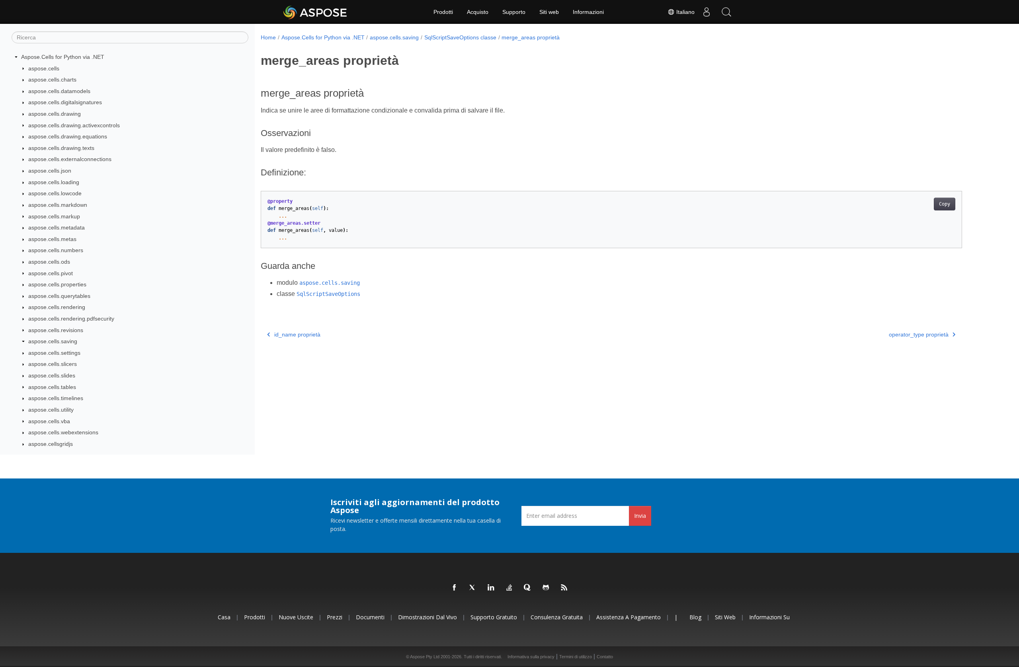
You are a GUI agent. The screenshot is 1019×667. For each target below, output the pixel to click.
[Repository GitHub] (546, 588)
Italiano (685, 12)
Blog (695, 617)
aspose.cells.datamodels (59, 91)
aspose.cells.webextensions (63, 432)
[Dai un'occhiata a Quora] (528, 588)
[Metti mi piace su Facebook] (454, 588)
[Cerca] (726, 12)
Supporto (513, 12)
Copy (944, 204)
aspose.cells (43, 68)
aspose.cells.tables (52, 387)
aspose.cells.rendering (56, 307)
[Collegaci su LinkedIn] (491, 588)
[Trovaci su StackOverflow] (509, 588)
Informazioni (588, 12)
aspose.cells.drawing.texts (61, 148)
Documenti (370, 617)
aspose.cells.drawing (54, 114)
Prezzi (334, 617)
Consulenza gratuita (557, 617)
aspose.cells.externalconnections (69, 159)
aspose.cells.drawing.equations (67, 136)
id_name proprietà (297, 334)
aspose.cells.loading (53, 182)
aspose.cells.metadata (56, 227)
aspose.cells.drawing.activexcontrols (74, 125)
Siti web (549, 12)
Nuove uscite (296, 617)
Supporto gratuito (493, 617)
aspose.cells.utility (51, 409)
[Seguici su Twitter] (473, 588)
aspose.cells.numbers (55, 250)
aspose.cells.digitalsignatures (65, 102)
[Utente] (706, 12)
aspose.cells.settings (54, 353)
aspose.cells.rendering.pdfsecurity (71, 318)
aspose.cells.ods (49, 262)
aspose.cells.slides (51, 375)
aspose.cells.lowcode (55, 193)
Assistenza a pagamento (628, 617)
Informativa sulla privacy (531, 656)
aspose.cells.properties (57, 284)
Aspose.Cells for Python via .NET (62, 57)
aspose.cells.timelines (55, 398)
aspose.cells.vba (49, 421)
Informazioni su (769, 617)
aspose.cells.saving (52, 341)
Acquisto (477, 12)
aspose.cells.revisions (55, 330)
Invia (640, 515)
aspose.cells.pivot (50, 273)
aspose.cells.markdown (57, 205)
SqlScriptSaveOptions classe (460, 37)
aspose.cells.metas (52, 239)
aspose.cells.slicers (52, 364)
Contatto (605, 656)
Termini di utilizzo (575, 656)
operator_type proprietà (919, 334)
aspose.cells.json (49, 170)
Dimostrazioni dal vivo (427, 617)
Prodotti (443, 12)
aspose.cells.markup (54, 216)
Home (268, 37)
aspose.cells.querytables (59, 296)
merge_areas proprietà (531, 37)
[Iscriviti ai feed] (564, 588)
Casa (224, 617)
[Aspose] (315, 12)
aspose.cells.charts (52, 79)
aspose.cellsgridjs (50, 444)
